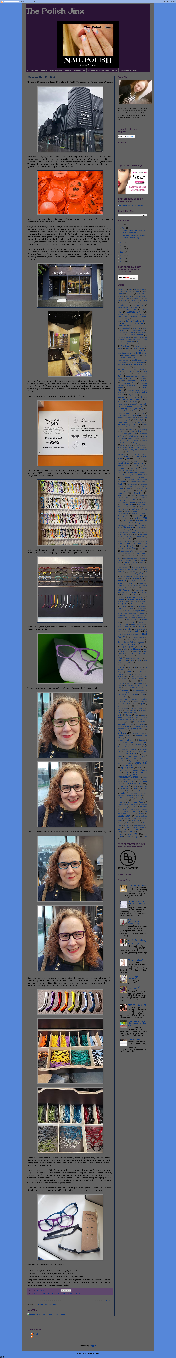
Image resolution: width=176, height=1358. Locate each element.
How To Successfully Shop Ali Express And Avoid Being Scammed (137, 942)
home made (126, 523)
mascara (121, 608)
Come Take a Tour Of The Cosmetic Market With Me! (137, 1023)
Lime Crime (139, 576)
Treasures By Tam (141, 809)
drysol (130, 445)
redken (120, 710)
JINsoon (139, 539)
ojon (135, 667)
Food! (133, 475)
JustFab (122, 549)
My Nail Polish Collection (51, 70)
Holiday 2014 (140, 518)
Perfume (120, 685)
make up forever (135, 597)
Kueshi (120, 562)
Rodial (128, 722)
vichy (127, 820)
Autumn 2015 (122, 314)
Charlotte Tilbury (132, 385)
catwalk (142, 378)
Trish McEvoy (124, 811)
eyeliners (138, 461)
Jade (136, 534)
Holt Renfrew (141, 521)
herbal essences (123, 513)
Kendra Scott (122, 553)
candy (137, 371)
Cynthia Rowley (142, 417)
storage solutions (139, 772)
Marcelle (124, 606)
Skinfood (138, 751)
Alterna (128, 296)
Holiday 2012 (138, 516)
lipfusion (135, 581)
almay (121, 296)
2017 (122, 243)
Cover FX (130, 413)
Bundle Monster (125, 362)
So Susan (127, 756)
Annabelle (143, 303)
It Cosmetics (136, 532)
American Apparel (123, 298)
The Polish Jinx (55, 10)
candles (128, 371)
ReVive (120, 715)
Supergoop (143, 786)
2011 (122, 261)
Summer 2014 (134, 783)
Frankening (131, 479)
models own (128, 622)
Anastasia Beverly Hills (138, 301)
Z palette (128, 836)
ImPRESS (121, 530)
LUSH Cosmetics (124, 590)
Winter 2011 (122, 829)
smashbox (131, 753)
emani (142, 452)
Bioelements (141, 342)
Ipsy (136, 530)
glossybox (124, 500)
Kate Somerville (127, 551)
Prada (143, 694)
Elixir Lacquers (131, 450)
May (124, 228)
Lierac (122, 576)
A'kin (130, 289)
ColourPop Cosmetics (135, 406)
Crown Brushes (123, 415)
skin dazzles (124, 749)
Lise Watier (129, 583)
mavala (120, 611)
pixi (135, 692)
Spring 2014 (142, 765)
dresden (37, 1293)
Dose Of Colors (133, 438)
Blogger (93, 1346)
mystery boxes (140, 629)
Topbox (123, 809)
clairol (142, 395)
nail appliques (127, 631)
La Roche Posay (123, 565)
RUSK (127, 726)
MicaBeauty (121, 615)
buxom (120, 367)
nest (145, 649)
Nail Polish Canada (139, 637)
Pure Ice (134, 704)
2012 (122, 258)
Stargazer (127, 770)
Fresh (120, 484)
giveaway (121, 493)
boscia (144, 355)
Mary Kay (141, 606)
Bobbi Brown (141, 353)
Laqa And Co (135, 567)
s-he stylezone (136, 726)
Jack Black (122, 534)
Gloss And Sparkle (141, 497)
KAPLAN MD (131, 549)
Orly (129, 672)
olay (141, 667)
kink (125, 556)
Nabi (119, 631)
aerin (137, 291)
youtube (128, 834)
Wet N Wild (127, 825)
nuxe (137, 663)
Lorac (134, 588)
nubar (139, 660)
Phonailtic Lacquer (139, 690)
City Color (132, 395)
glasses (61, 1293)
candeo (120, 371)
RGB (136, 715)
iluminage (142, 527)
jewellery (128, 539)
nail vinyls (129, 640)
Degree (144, 424)
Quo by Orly (122, 706)
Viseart (144, 820)
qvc (130, 706)
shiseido (130, 740)
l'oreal (127, 562)
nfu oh (130, 653)
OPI (131, 669)
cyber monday (130, 417)
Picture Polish (123, 692)
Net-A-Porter (125, 651)
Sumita (136, 779)
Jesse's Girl (140, 537)
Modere (141, 622)
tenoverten (138, 795)
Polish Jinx (37, 1334)
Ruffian (120, 726)
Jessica (120, 539)
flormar (142, 472)
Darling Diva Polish (125, 422)
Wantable (137, 823)
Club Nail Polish (131, 402)
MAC (144, 592)
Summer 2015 (123, 786)
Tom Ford (144, 804)
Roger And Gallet (139, 722)
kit (135, 556)
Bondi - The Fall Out (136, 1039)
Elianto (120, 450)
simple (120, 747)
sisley (145, 747)
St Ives (140, 768)
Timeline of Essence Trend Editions (102, 70)
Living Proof (122, 585)
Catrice (131, 378)
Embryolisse (122, 454)
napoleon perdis (127, 647)
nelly (125, 649)
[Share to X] (66, 1290)
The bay (129, 798)
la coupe (135, 562)
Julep (130, 546)
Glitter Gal (127, 498)
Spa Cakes (132, 761)
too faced (143, 807)
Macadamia (125, 595)
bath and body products (136, 321)
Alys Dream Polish (139, 296)
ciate (129, 392)
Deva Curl (123, 431)
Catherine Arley (132, 376)
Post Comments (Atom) (47, 1305)
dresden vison (45, 1293)
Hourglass (138, 523)
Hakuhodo (141, 504)
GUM (121, 504)
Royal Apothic (140, 724)
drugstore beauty (140, 443)
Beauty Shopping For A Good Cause (137, 988)
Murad (141, 627)
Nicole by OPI (142, 653)
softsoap (120, 758)
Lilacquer (129, 576)
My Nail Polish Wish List (75, 70)
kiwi (140, 556)
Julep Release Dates (128, 70)
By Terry (136, 367)
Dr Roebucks (135, 440)
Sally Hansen (123, 731)
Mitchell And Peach (133, 620)
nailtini (144, 644)
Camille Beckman (138, 369)
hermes (134, 513)
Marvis (133, 606)
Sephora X (130, 738)
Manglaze (134, 602)
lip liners (126, 578)
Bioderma (130, 342)
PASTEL (129, 683)
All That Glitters (141, 294)
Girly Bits (140, 491)
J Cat (145, 532)
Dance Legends (125, 420)
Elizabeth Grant (131, 452)
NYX (119, 665)
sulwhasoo (127, 779)
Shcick (122, 740)
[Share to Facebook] (68, 1290)
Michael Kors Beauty (136, 615)
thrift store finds (135, 802)
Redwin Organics (130, 710)
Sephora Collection (125, 736)
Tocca (126, 804)
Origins (120, 672)
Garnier (120, 489)
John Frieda (138, 541)
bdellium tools (142, 326)
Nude (145, 660)
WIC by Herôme (138, 827)
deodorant (143, 427)
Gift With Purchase (140, 489)
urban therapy (125, 818)
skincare (127, 751)
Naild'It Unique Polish (126, 642)
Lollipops (144, 585)
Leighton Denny (141, 574)
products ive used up (140, 701)
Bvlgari (128, 367)
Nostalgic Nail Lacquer (133, 658)
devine (132, 431)
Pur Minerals (124, 704)
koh (134, 560)
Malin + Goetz (123, 602)
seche (143, 731)
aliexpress (130, 294)
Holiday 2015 (128, 521)
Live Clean (141, 583)
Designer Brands (141, 429)
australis (134, 307)
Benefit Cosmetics (135, 335)
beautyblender (137, 330)
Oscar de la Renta (124, 674)
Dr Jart (126, 440)
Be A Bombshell (125, 328)
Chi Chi (135, 388)
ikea (119, 527)
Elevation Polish (134, 447)
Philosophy (124, 690)
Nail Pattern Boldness (131, 634)
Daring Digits (139, 420)
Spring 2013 (127, 765)
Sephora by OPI (138, 733)
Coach (143, 402)
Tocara (120, 804)
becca (132, 332)
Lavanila (132, 572)
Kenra (130, 553)
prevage (120, 699)
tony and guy (123, 807)
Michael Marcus (123, 617)
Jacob (130, 534)
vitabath (128, 823)
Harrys (127, 511)
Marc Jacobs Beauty (138, 604)
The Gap (139, 798)
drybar (123, 445)
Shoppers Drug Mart (138, 742)
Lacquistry (134, 565)
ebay (136, 445)
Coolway (135, 411)
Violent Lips (136, 820)
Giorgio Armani (126, 491)
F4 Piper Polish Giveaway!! (134, 977)
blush (133, 351)
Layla (140, 572)
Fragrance (121, 479)
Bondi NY (135, 355)
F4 (143, 463)
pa (132, 676)
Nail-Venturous (140, 640)
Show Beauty (126, 745)
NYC (143, 663)
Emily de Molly (133, 454)
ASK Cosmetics (139, 305)
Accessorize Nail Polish (125, 291)
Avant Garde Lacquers (137, 314)
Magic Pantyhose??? (136, 960)
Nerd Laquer (135, 649)
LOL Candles (134, 585)
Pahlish (138, 676)
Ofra (129, 667)
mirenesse (121, 620)
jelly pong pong (126, 537)
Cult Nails (134, 415)
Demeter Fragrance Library (129, 427)
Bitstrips (137, 346)
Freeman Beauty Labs (137, 482)
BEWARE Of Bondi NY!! (137, 1005)
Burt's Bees (121, 364)
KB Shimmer (140, 551)
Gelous (128, 488)
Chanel (143, 380)
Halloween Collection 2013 (127, 507)
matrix (131, 608)
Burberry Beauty (139, 362)
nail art (138, 631)
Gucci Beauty (122, 502)
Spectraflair (127, 763)
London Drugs (124, 588)
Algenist (121, 294)
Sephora (122, 733)
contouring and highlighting (130, 408)
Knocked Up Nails (124, 560)
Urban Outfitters (141, 816)
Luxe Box (121, 592)
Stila (126, 772)
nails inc (120, 644)
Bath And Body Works (132, 323)
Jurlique (144, 546)
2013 (122, 255)
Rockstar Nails (133, 717)
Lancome (122, 567)
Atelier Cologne (123, 307)
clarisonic (132, 397)
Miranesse (141, 617)
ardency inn (124, 305)
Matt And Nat (140, 608)
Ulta (131, 814)
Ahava (143, 291)
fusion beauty (132, 486)
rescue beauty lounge (130, 713)
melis (142, 613)
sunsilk (134, 786)
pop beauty (133, 694)
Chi (128, 388)
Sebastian (134, 731)
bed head (141, 332)
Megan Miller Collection (127, 613)
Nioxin (122, 656)
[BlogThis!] (64, 1290)
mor (143, 624)
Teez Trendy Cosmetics (125, 795)
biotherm (134, 344)
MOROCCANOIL (123, 626)
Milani (133, 617)
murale (120, 629)
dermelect (130, 429)
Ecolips (142, 445)
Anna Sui (133, 303)
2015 (122, 249)
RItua (143, 715)
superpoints (125, 788)
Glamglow (122, 495)
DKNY (119, 434)
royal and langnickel (125, 724)
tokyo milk (134, 804)
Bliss (127, 348)
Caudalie (121, 381)
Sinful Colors (137, 747)
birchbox (143, 344)
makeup (121, 599)
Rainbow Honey (139, 706)
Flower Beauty (123, 475)
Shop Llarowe (123, 742)
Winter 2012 (134, 830)
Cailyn (143, 367)
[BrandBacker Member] (128, 869)
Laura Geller (133, 569)
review (66, 1293)
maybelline (139, 611)
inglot (128, 530)
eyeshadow (123, 463)
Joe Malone (127, 541)
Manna (142, 602)
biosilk (126, 344)
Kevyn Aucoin (140, 553)
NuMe (131, 663)
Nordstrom (130, 656)
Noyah (133, 660)
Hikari (142, 513)
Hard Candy (135, 509)
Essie (137, 457)
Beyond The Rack (125, 339)
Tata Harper (134, 793)
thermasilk (121, 802)
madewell (135, 595)
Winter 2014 (128, 832)
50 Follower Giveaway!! (137, 885)
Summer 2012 (129, 781)
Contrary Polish (123, 411)
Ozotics (120, 676)
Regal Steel (141, 710)
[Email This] (62, 1290)
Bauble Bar (122, 326)
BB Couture (131, 326)
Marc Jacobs (122, 604)
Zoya (136, 836)
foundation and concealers (133, 477)
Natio (119, 649)
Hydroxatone (140, 525)
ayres (126, 316)
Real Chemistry (123, 708)
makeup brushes (135, 599)
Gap (142, 486)
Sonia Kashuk (122, 761)
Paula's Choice (140, 683)
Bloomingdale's (123, 351)
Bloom (142, 348)
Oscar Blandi (140, 672)
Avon (119, 317)
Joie (146, 541)
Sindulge (127, 747)
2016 (122, 246)
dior (140, 431)
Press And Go (122, 697)
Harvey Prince (138, 511)
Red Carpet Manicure (138, 708)
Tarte (122, 793)
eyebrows (144, 459)
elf (144, 447)
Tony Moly (133, 807)
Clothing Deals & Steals (130, 399)
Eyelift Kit (125, 461)
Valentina (136, 818)
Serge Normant (142, 738)
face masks (123, 466)
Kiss (130, 556)
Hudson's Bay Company (125, 525)
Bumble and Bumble (139, 360)
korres (142, 560)
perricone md (129, 685)
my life (128, 629)
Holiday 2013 (123, 518)
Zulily (145, 837)
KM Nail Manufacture (130, 558)
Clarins (121, 397)
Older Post (108, 1301)
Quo (142, 704)
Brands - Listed (139, 358)
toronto (72, 1293)
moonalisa (135, 624)
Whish (126, 827)
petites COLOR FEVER (131, 688)
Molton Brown (123, 624)
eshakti (144, 454)
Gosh (134, 500)
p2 (127, 676)
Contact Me (33, 70)
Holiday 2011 (123, 516)
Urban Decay (124, 816)
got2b (143, 500)
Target (129, 791)
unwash (141, 813)
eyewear (54, 1293)
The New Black (138, 800)
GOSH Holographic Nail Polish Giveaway (136, 903)
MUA (133, 627)
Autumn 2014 (134, 312)
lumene (142, 588)
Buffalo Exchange (123, 360)
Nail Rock (121, 640)
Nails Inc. (131, 644)
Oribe (142, 670)
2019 (122, 225)
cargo (135, 374)
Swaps (135, 788)
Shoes (141, 740)
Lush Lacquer (140, 590)
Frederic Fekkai (142, 479)
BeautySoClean (122, 332)
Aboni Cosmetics (139, 289)
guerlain (131, 502)
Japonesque (143, 534)
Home (65, 1301)
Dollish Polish (133, 436)
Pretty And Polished (138, 697)
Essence (124, 456)
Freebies (123, 482)
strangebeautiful (132, 775)
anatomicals (124, 303)
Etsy (128, 459)
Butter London (134, 364)
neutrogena (137, 651)
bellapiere (121, 335)
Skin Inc (134, 749)
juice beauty (136, 543)
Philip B (144, 688)
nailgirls (141, 642)
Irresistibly (143, 530)
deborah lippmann (127, 424)
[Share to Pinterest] (70, 1290)
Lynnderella (132, 592)
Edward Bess (122, 447)
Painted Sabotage (137, 678)
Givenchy (137, 493)
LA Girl (142, 562)
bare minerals (138, 319)
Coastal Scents (122, 404)
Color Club (133, 404)
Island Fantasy (124, 532)
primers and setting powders (136, 699)
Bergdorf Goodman (124, 337)
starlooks (136, 770)
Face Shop (136, 466)
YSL (136, 834)
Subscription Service (128, 777)
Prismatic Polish (125, 701)
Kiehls (120, 556)
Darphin (141, 422)
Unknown (37, 1337)
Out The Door (139, 674)
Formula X (142, 475)
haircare (129, 504)
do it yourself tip (130, 434)
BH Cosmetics (138, 339)
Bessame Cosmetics (140, 337)
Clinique (143, 397)
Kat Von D (143, 549)
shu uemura (139, 745)
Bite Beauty (125, 346)
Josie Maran (124, 543)
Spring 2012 (141, 763)
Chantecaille (128, 383)
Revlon (128, 715)
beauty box (136, 328)
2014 (122, 252)
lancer (143, 565)
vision (78, 1293)
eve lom (136, 459)
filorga (137, 470)
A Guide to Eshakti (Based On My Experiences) (135, 922)
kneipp (142, 558)
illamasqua (128, 527)
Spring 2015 (127, 767)
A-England (121, 289)
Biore (119, 344)
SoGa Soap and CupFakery (135, 758)
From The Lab (132, 484)
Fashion (133, 468)
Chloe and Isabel (133, 390)
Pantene (134, 681)
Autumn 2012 (130, 310)
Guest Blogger (142, 502)
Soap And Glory (139, 756)
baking (126, 319)
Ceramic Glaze (131, 381)
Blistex (135, 348)
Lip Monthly (136, 579)
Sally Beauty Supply (136, 729)
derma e (122, 429)
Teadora (142, 793)
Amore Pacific (136, 298)
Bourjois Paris (125, 358)
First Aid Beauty (131, 473)
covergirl (141, 413)
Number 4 (123, 663)
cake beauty (122, 369)
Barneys (120, 321)
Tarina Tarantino (140, 791)
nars (140, 646)
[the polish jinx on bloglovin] (126, 137)
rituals (120, 717)
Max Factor (128, 611)
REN (119, 713)
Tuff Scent (136, 811)
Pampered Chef (123, 681)
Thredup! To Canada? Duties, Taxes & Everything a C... (133, 237)
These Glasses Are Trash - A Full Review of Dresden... (133, 232)
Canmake (128, 374)
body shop (125, 355)
